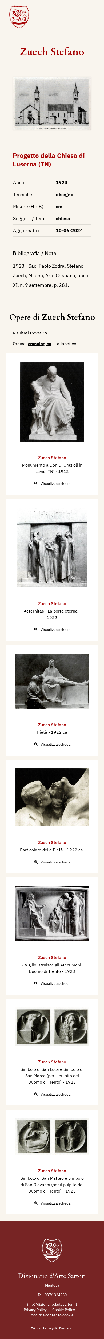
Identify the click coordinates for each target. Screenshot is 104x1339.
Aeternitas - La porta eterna (51, 611)
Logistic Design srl (60, 1328)
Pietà (42, 732)
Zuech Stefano (52, 52)
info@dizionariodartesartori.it (52, 1304)
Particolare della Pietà (42, 849)
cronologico (39, 343)
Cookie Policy (63, 1309)
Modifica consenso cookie (52, 1315)
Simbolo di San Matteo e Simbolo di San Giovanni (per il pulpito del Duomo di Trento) (52, 1184)
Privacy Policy (35, 1309)
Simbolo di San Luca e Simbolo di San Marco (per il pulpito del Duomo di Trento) (52, 1076)
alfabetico (66, 343)
